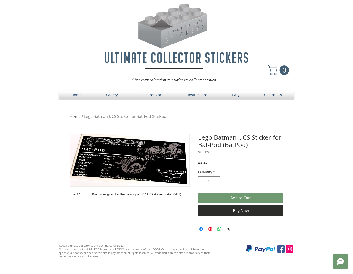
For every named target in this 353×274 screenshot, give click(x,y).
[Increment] (216, 181)
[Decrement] (202, 181)
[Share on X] (228, 229)
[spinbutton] (209, 181)
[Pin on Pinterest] (210, 229)
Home (75, 116)
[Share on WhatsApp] (219, 229)
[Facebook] (281, 249)
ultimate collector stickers (176, 57)
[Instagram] (289, 249)
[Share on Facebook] (201, 229)
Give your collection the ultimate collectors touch (174, 79)
